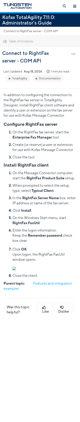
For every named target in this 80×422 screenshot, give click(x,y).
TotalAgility (19, 78)
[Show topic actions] (73, 53)
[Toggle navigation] (75, 6)
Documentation (50, 78)
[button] (40, 41)
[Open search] (64, 6)
